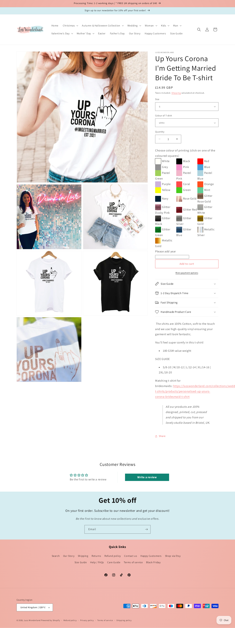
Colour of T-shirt (163, 115)
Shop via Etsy (173, 556)
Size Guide (81, 562)
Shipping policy (124, 620)
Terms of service (133, 562)
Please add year (165, 251)
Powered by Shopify (50, 620)
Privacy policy (87, 620)
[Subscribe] (146, 529)
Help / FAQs (97, 562)
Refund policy (112, 556)
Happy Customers (151, 556)
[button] (70, 25)
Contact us (130, 556)
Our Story (68, 556)
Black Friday (153, 562)
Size (157, 99)
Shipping (176, 92)
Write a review (147, 477)
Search (56, 556)
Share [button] (162, 436)
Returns (96, 556)
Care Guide (113, 562)
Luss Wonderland (32, 620)
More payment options (187, 272)
